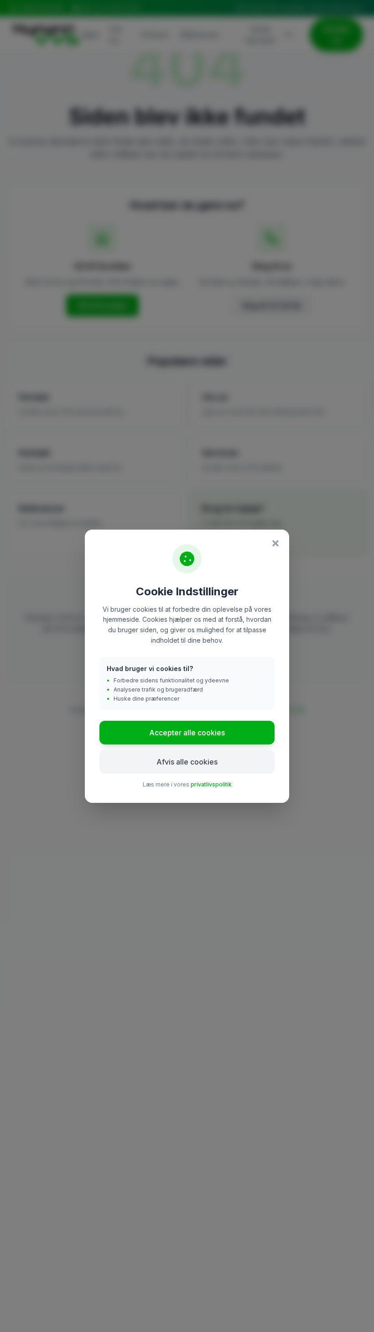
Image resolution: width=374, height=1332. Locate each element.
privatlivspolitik (211, 784)
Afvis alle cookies (187, 761)
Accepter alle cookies (187, 732)
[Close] (275, 543)
